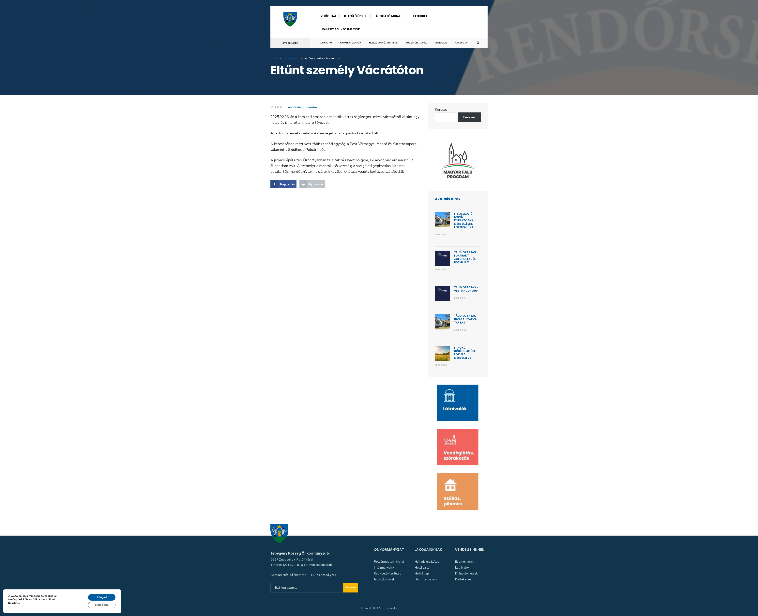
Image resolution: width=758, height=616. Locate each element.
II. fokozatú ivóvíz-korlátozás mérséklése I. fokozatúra (463, 220)
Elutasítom (102, 605)
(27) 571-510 (293, 565)
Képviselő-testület (387, 573)
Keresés (441, 109)
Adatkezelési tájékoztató (288, 575)
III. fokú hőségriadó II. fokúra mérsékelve (465, 352)
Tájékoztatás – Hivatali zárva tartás (466, 319)
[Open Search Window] (478, 43)
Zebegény (311, 107)
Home (273, 58)
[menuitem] (354, 15)
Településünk (353, 16)
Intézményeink (384, 567)
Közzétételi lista (416, 42)
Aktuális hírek (448, 198)
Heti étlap (422, 573)
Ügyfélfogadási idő (319, 565)
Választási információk (341, 29)
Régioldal (441, 42)
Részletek (14, 603)
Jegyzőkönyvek (384, 579)
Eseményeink (464, 561)
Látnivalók (462, 567)
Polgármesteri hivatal (389, 561)
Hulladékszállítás (427, 561)
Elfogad (102, 597)
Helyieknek (419, 16)
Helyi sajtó (325, 42)
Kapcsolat (462, 42)
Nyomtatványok (350, 42)
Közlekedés (463, 579)
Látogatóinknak (387, 16)
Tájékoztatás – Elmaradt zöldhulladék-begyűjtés (466, 257)
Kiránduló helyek (466, 573)
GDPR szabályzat (323, 575)
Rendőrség (291, 58)
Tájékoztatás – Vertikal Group (466, 289)
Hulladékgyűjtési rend (383, 42)
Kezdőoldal (327, 16)
